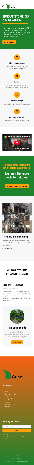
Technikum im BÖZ (17, 327)
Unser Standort (17, 342)
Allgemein (5, 288)
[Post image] (17, 218)
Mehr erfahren (9, 42)
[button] (28, 46)
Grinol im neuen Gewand (12, 284)
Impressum (17, 455)
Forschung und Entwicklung (15, 236)
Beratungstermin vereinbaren (17, 186)
